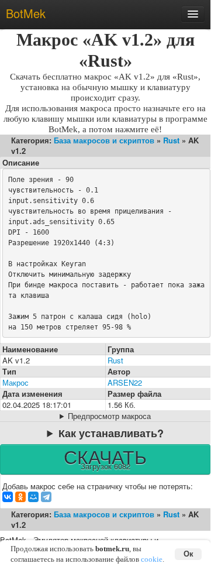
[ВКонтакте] (7, 497)
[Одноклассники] (20, 497)
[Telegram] (46, 497)
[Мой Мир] (33, 497)
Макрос (15, 382)
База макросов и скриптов (104, 140)
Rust (171, 140)
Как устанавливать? (111, 433)
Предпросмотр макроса (109, 416)
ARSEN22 (125, 382)
